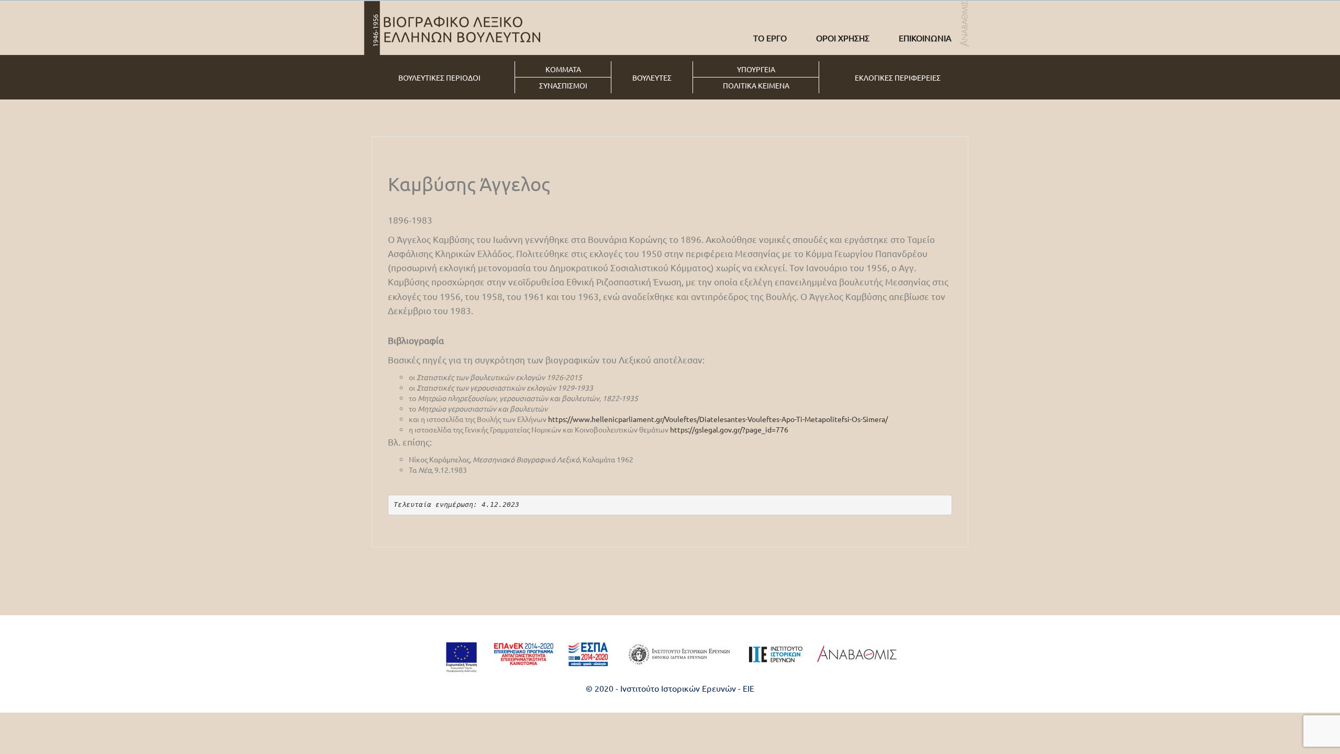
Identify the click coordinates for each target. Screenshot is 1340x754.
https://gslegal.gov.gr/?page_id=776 (729, 429)
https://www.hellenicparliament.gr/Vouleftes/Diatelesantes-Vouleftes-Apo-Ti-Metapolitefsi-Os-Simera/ (718, 419)
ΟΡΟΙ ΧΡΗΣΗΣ (842, 37)
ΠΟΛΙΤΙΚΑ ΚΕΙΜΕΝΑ (756, 85)
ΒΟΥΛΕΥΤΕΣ (652, 77)
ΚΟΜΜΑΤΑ (563, 69)
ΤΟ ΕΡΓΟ (770, 37)
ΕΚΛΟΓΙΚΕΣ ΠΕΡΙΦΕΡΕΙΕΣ (898, 77)
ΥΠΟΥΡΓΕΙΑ (756, 69)
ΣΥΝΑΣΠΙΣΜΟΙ (563, 85)
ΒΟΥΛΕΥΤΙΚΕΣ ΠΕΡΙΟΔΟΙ (439, 77)
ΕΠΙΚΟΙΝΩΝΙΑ (925, 37)
